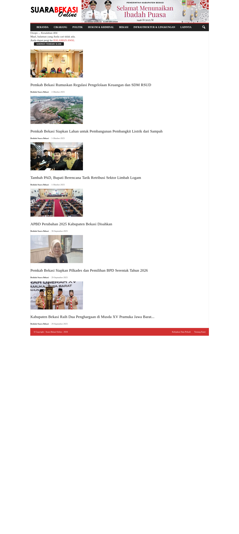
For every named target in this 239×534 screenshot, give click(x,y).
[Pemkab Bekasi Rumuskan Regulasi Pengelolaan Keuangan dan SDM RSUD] (90, 64)
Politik (77, 27)
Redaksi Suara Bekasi (39, 92)
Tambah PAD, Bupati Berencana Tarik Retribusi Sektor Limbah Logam (85, 177)
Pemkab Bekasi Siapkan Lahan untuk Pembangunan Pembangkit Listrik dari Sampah (96, 131)
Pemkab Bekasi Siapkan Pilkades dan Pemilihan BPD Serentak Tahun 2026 (89, 270)
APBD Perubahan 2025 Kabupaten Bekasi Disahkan (71, 224)
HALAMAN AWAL (64, 40)
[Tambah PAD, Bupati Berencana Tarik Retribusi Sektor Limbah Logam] (85, 156)
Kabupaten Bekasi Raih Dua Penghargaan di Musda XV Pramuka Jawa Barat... (92, 317)
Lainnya (185, 27)
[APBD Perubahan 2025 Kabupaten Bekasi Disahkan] (71, 203)
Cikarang (60, 27)
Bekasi (123, 27)
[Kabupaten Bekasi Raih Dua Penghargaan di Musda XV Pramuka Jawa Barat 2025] (92, 295)
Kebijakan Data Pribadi (181, 332)
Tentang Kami (200, 332)
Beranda (42, 27)
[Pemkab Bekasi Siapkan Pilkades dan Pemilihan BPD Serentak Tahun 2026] (89, 249)
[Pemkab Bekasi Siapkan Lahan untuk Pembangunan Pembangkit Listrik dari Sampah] (96, 110)
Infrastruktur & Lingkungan (154, 27)
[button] (204, 27)
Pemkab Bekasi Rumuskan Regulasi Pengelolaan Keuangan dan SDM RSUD (90, 85)
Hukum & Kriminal (101, 27)
